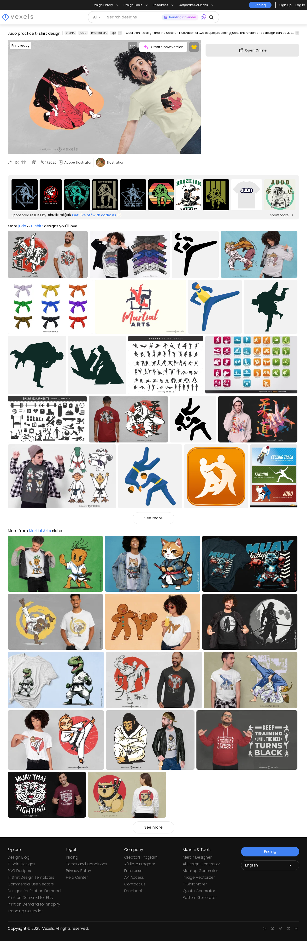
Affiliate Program (139, 864)
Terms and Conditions (86, 864)
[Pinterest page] (280, 928)
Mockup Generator (200, 870)
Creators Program (141, 857)
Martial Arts (40, 531)
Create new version (167, 47)
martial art (99, 33)
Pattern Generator (200, 897)
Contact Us (134, 884)
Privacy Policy (78, 870)
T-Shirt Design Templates (31, 877)
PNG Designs (19, 870)
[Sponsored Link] (25, 195)
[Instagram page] (265, 928)
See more (153, 518)
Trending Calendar (25, 911)
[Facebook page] (273, 928)
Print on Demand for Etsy (30, 897)
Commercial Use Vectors (31, 884)
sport (115, 33)
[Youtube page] (288, 928)
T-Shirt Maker (195, 884)
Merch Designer (197, 857)
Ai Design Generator (201, 864)
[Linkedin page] (296, 928)
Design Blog (19, 857)
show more (279, 215)
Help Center (77, 877)
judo (83, 33)
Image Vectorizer (199, 877)
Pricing (72, 857)
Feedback (133, 891)
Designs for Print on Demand (34, 891)
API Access (134, 877)
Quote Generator (199, 891)
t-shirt (70, 33)
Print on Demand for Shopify (34, 904)
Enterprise (133, 870)
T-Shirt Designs (21, 864)
